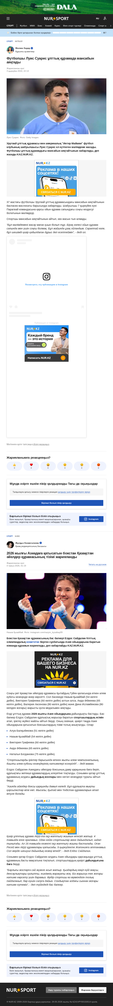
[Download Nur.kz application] (56, 7)
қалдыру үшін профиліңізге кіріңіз (74, 492)
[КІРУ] (105, 18)
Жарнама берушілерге (92, 990)
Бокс (40, 25)
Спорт (10, 25)
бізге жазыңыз (41, 444)
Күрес (57, 25)
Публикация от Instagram (46, 323)
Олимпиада (89, 25)
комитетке (33, 642)
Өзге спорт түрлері (72, 25)
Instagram (93, 519)
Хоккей (48, 25)
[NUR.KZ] (56, 18)
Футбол (23, 25)
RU (97, 18)
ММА (32, 25)
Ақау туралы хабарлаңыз (61, 990)
